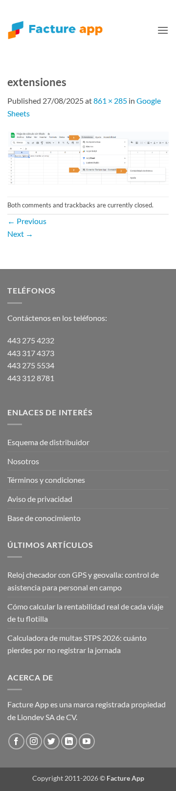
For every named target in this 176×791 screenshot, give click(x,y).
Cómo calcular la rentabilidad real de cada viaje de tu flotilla (85, 613)
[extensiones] (88, 156)
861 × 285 (110, 100)
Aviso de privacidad (39, 498)
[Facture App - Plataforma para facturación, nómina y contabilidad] (55, 30)
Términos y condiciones (46, 479)
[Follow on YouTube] (87, 741)
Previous (26, 221)
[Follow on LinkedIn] (69, 741)
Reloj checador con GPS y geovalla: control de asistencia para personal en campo (83, 581)
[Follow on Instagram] (34, 741)
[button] (163, 30)
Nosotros (23, 461)
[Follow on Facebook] (16, 741)
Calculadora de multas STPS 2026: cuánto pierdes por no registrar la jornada (77, 644)
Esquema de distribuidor (48, 442)
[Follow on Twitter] (52, 741)
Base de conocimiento (44, 517)
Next (20, 233)
